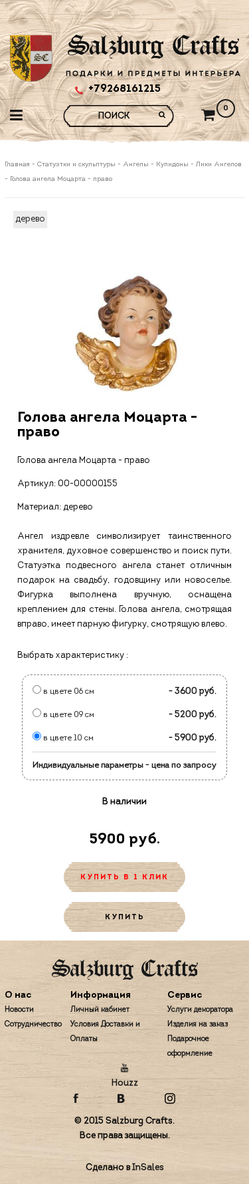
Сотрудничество (33, 1024)
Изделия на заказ (197, 1024)
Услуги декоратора (200, 1010)
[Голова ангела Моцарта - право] (124, 332)
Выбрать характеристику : (72, 655)
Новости (19, 1010)
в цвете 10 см (67, 738)
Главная (18, 164)
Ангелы (136, 164)
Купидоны (172, 164)
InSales (148, 1167)
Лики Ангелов (219, 164)
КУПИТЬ (125, 917)
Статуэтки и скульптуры (76, 164)
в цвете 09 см (67, 715)
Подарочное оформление (189, 1047)
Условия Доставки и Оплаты (105, 1032)
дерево (30, 219)
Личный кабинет (99, 1010)
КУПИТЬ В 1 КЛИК (124, 877)
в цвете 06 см (67, 692)
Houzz (125, 1083)
